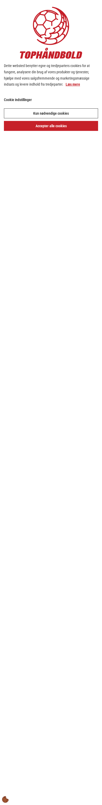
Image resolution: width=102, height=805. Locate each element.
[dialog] (51, 402)
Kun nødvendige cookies (51, 113)
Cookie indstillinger (18, 100)
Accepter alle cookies (51, 126)
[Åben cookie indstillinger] (5, 799)
